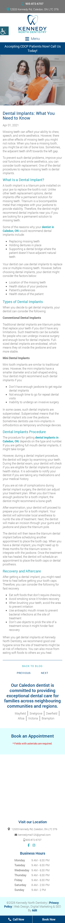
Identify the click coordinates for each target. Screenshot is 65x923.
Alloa (21, 718)
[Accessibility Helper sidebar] (4, 30)
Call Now (18, 919)
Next (44, 673)
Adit (34, 910)
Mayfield (20, 713)
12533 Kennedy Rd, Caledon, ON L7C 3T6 (34, 9)
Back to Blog (32, 666)
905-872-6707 (34, 3)
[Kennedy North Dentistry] (33, 24)
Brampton (48, 718)
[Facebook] (29, 845)
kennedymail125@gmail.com (34, 834)
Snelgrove (36, 713)
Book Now (48, 919)
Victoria (33, 718)
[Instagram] (33, 845)
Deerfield (51, 713)
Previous (24, 673)
